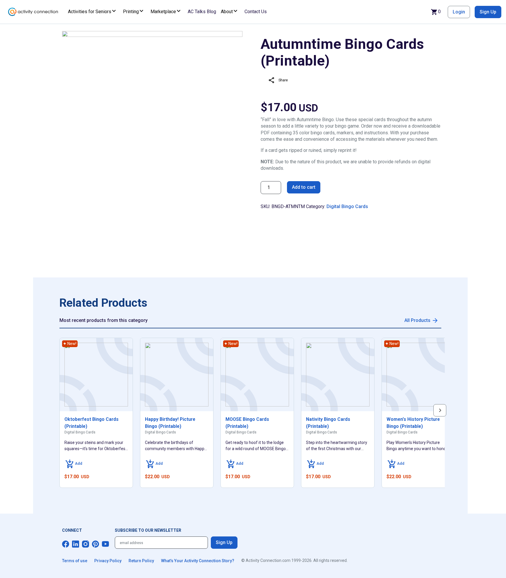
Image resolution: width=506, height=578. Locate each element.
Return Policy (141, 560)
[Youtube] (105, 544)
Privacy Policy (108, 560)
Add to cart (303, 187)
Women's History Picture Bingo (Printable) (413, 422)
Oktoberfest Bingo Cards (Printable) (91, 422)
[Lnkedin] (75, 544)
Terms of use (74, 560)
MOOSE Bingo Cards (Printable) (247, 422)
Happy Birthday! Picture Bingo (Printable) (170, 422)
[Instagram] (85, 544)
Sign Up (488, 12)
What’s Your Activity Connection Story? (197, 560)
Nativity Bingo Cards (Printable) (328, 422)
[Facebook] (65, 544)
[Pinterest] (95, 544)
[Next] (439, 410)
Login (459, 12)
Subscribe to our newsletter (148, 530)
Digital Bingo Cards (347, 206)
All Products (417, 320)
